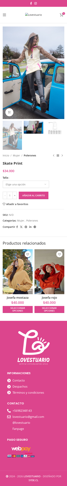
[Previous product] (53, 155)
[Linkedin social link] (30, 227)
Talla (5, 177)
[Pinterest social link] (26, 227)
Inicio (6, 155)
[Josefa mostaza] (18, 271)
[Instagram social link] (35, 3)
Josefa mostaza (18, 297)
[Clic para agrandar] (9, 112)
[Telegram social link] (35, 227)
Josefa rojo (49, 297)
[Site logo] (33, 14)
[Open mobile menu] (4, 14)
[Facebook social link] (31, 3)
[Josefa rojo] (49, 271)
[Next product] (62, 155)
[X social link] (21, 227)
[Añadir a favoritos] (28, 254)
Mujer (16, 155)
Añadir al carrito (33, 195)
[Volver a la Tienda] (58, 155)
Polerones (30, 155)
